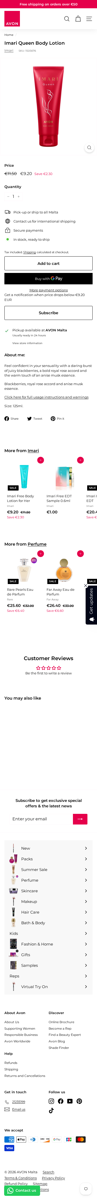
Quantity (12, 186)
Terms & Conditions (20, 1178)
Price (9, 165)
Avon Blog (57, 1041)
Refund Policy (16, 1184)
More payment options (48, 290)
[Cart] (78, 18)
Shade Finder (59, 1048)
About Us (11, 1022)
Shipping (29, 252)
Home (8, 35)
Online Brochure (61, 1022)
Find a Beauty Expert (65, 1035)
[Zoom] (89, 147)
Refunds (10, 1063)
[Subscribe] (80, 819)
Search (48, 1172)
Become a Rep (60, 1028)
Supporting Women (19, 1028)
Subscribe (48, 312)
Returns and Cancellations (24, 1076)
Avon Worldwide (17, 1041)
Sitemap (40, 1184)
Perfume (37, 544)
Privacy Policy (53, 1178)
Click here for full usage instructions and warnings (46, 397)
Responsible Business (21, 1035)
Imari (8, 50)
